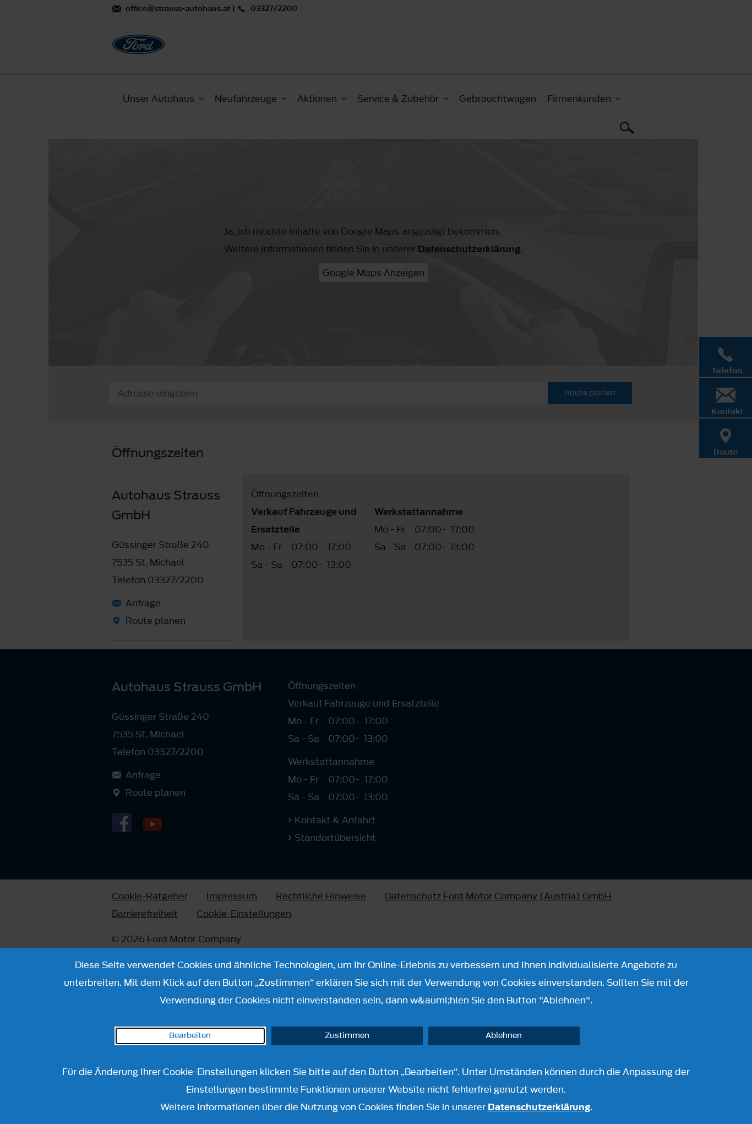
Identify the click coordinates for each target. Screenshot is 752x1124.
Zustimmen (347, 1035)
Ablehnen (504, 1035)
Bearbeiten (190, 1035)
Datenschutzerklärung (539, 1107)
